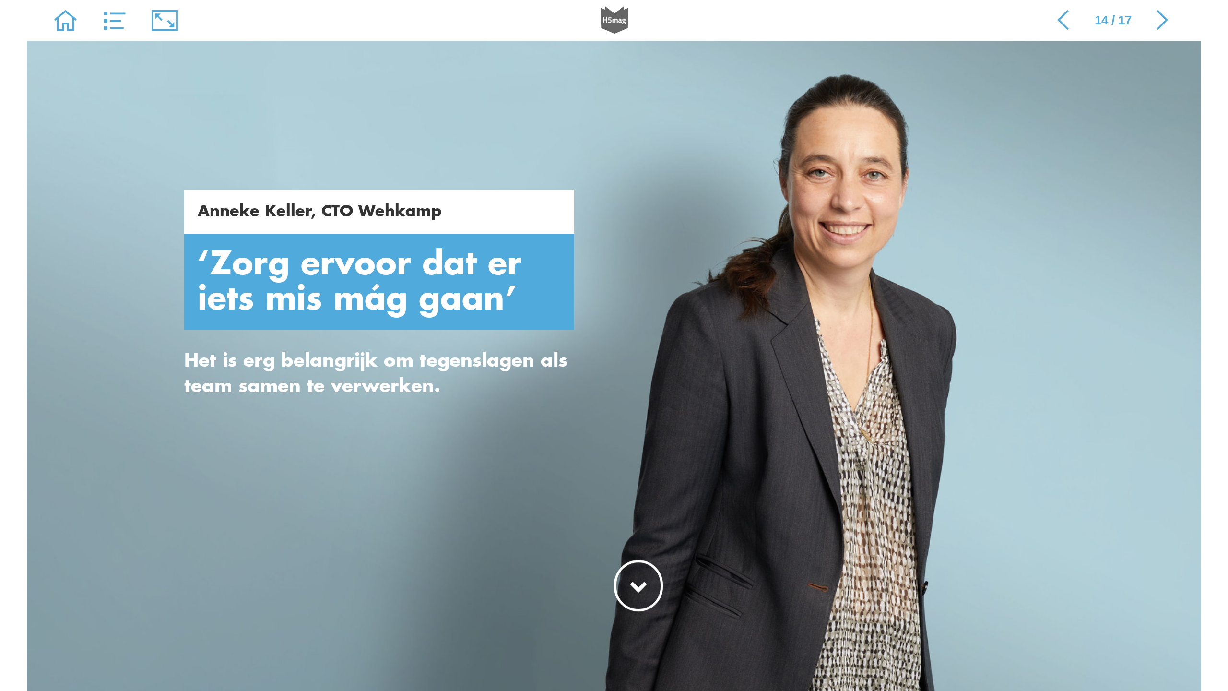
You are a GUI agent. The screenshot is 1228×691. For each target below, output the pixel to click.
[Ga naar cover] (65, 20)
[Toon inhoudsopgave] (115, 20)
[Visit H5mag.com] (614, 20)
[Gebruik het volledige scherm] (164, 20)
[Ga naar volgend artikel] (1162, 20)
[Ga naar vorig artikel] (1063, 20)
